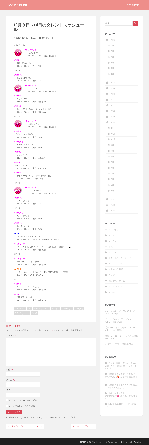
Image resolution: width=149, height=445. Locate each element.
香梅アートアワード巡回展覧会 (119, 344)
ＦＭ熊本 (55, 308)
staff (35, 38)
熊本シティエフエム (41, 308)
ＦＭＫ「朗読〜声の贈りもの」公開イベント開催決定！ (121, 364)
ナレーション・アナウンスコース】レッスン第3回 (121, 312)
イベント (113, 252)
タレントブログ (116, 229)
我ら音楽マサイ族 (117, 280)
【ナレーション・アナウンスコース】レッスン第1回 (120, 328)
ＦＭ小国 (18, 313)
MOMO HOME (133, 5)
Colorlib (119, 442)
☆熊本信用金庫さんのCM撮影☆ (123, 384)
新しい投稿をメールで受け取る (23, 405)
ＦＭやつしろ (67, 308)
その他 (112, 292)
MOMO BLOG (17, 5)
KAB (29, 308)
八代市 (34, 313)
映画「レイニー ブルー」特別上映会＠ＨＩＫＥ (121, 337)
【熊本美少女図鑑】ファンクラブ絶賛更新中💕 (121, 394)
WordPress (138, 442)
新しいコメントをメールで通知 (23, 400)
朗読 (111, 246)
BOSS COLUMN (116, 263)
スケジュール (47, 38)
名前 (9, 369)
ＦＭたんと (79, 308)
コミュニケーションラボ (120, 258)
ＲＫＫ (26, 313)
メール (10, 379)
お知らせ (113, 235)
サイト (9, 390)
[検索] (135, 23)
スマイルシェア (116, 286)
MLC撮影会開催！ (116, 404)
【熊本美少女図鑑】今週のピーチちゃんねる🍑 (121, 375)
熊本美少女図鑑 (116, 269)
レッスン (113, 240)
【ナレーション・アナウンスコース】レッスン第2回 (120, 320)
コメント (11, 335)
